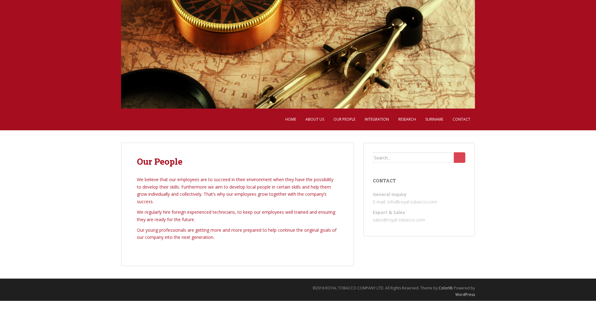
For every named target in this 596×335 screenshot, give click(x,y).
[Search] (459, 157)
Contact (461, 119)
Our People (344, 119)
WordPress (465, 294)
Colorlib (446, 288)
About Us (314, 119)
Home (290, 119)
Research (407, 119)
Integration (377, 119)
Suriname (434, 119)
